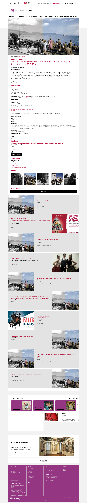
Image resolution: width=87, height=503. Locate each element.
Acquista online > (16, 154)
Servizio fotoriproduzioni (16, 491)
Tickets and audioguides (33, 470)
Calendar (68, 16)
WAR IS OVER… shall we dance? (21, 259)
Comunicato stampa (17, 163)
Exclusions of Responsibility (55, 500)
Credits (63, 500)
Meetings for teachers (49, 478)
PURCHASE (56, 3)
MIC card (30, 472)
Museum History (14, 468)
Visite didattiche (31, 473)
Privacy (48, 500)
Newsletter (13, 475)
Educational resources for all (51, 477)
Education (59, 16)
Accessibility (30, 477)
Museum (11, 16)
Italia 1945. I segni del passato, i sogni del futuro (26, 375)
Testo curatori (15, 165)
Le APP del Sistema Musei (33, 475)
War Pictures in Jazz (43, 201)
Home (12, 56)
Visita (75, 16)
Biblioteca (13, 487)
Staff (12, 470)
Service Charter (14, 473)
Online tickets (14, 112)
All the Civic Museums (46, 3)
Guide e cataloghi (32, 476)
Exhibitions (42, 16)
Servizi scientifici (17, 483)
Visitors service (31, 471)
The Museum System (15, 472)
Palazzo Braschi (14, 480)
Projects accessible (49, 480)
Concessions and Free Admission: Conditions (22, 109)
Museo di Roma (24, 10)
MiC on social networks (38, 408)
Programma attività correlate (19, 167)
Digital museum (31, 16)
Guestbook (13, 471)
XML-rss (75, 500)
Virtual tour (59, 408)
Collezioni (20, 16)
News (63, 467)
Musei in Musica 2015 (43, 316)
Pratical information (32, 468)
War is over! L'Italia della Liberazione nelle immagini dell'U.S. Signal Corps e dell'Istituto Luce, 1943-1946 (37, 143)
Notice (63, 469)
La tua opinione (31, 478)
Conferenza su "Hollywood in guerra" (49, 239)
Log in (62, 3)
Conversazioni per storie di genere (22, 336)
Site (12, 478)
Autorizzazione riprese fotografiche (18, 495)
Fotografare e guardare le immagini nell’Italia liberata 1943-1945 (56, 355)
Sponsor (64, 470)
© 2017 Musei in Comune (40, 500)
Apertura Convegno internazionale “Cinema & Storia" (54, 278)
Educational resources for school (52, 476)
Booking (13, 110)
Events (50, 16)
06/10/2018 (69, 418)
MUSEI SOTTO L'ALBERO (18, 218)
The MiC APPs (16, 408)
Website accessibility (69, 500)
